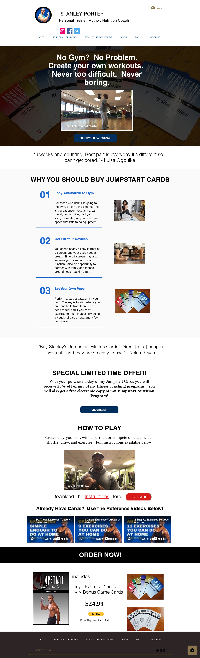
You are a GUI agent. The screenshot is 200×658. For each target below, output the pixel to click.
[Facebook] (164, 650)
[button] (123, 37)
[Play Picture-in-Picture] (123, 126)
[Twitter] (161, 650)
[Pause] (65, 126)
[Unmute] (70, 126)
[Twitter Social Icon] (77, 31)
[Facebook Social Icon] (69, 31)
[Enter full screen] (128, 126)
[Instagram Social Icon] (62, 31)
